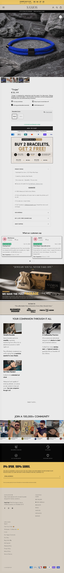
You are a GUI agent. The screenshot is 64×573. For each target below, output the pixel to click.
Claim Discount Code (47, 302)
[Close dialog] (60, 3)
